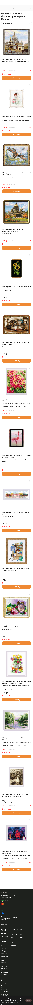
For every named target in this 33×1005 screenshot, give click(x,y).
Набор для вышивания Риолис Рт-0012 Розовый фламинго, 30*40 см (16, 456)
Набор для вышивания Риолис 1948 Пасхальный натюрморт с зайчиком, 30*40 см (16, 682)
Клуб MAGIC (23, 932)
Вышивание (4, 936)
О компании (14, 934)
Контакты (13, 945)
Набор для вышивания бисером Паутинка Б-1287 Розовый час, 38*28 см (14, 626)
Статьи (22, 940)
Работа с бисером (3, 945)
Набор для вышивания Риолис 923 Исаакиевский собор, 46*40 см (12, 230)
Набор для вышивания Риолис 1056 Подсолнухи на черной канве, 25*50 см (16, 287)
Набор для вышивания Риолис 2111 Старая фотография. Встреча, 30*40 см (15, 795)
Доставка (13, 932)
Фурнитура (4, 956)
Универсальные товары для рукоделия (5, 972)
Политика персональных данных (5, 918)
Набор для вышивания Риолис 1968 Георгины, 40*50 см (16, 400)
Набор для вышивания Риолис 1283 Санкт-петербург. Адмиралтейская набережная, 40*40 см (16, 60)
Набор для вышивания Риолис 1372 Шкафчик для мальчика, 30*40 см (15, 569)
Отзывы (13, 942)
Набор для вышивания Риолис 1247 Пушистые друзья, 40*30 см (16, 343)
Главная (3, 8)
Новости (13, 937)
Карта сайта (15, 918)
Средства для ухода (4, 967)
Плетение (4, 948)
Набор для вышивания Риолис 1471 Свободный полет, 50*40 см (16, 173)
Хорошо (28, 1000)
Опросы (22, 937)
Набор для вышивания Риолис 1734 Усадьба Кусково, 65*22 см (15, 513)
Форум (22, 934)
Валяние (3, 941)
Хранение (4, 953)
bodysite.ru (5, 924)
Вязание (3, 933)
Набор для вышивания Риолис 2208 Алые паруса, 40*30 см (14, 852)
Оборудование (5, 951)
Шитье (3, 939)
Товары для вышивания (15, 8)
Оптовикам (14, 940)
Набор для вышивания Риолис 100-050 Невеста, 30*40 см (16, 117)
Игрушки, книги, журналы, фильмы (4, 961)
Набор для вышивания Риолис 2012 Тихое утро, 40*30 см (16, 739)
